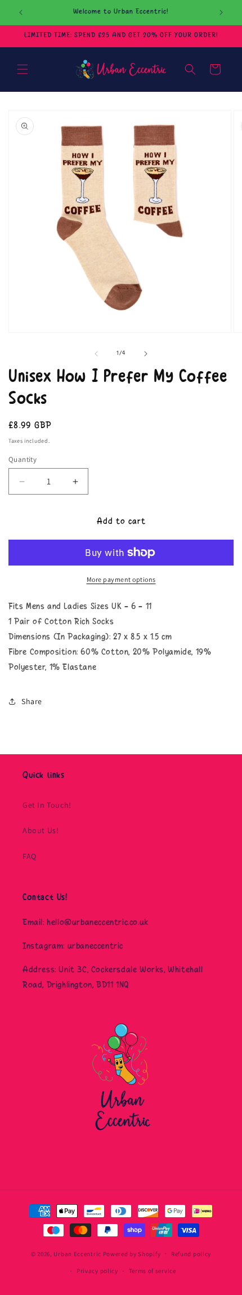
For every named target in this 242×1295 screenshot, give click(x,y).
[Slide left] (96, 353)
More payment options (121, 579)
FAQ (30, 856)
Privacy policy (97, 1271)
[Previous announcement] (20, 12)
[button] (22, 69)
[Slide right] (145, 353)
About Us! (41, 830)
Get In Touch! (47, 805)
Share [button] (31, 701)
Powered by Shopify (132, 1253)
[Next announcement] (221, 12)
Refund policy (191, 1254)
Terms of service (152, 1271)
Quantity (22, 459)
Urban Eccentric (77, 1253)
